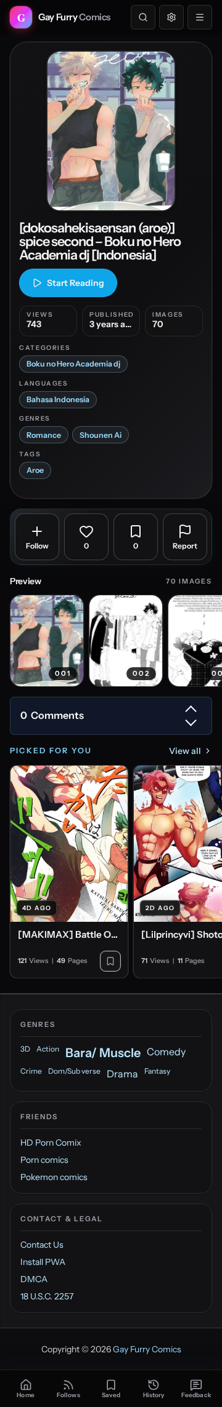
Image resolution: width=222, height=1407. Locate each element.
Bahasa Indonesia (58, 399)
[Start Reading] (111, 131)
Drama (122, 1074)
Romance (44, 435)
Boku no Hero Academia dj (73, 363)
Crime (31, 1071)
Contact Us (42, 1244)
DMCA (33, 1279)
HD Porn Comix (50, 1142)
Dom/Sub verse (74, 1071)
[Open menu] (199, 17)
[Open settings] (171, 17)
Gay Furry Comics (147, 1349)
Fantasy (157, 1071)
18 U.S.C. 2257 (46, 1296)
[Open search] (143, 17)
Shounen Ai (100, 435)
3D (25, 1048)
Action (47, 1048)
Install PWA (42, 1261)
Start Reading (75, 282)
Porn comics (44, 1159)
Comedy (166, 1051)
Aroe (35, 470)
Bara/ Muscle (103, 1052)
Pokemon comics (54, 1177)
